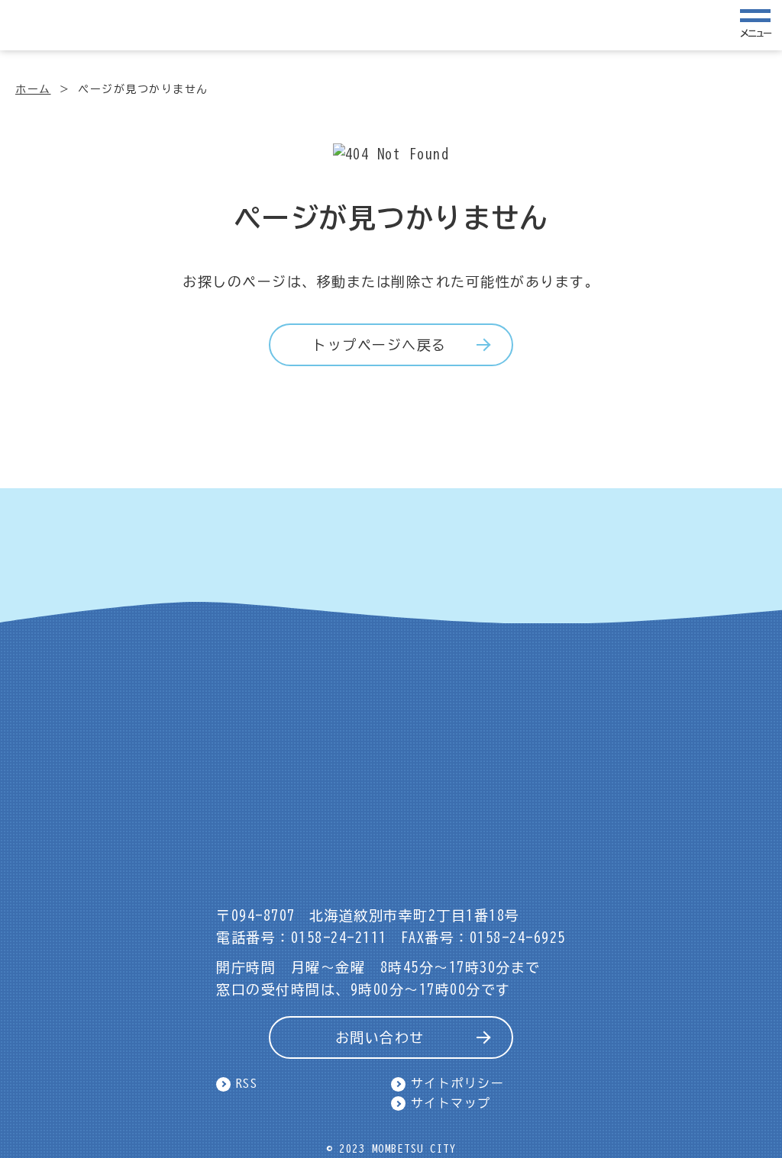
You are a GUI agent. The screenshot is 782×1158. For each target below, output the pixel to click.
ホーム (33, 89)
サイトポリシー (458, 1083)
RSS (247, 1083)
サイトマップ (451, 1103)
